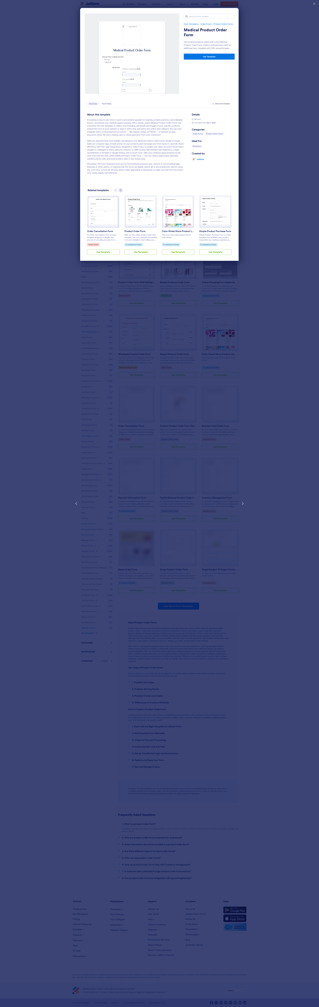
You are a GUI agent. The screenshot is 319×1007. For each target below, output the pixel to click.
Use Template (209, 56)
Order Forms (206, 24)
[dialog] (159, 503)
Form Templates (191, 24)
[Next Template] (243, 503)
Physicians (197, 146)
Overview (93, 104)
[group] (103, 227)
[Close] (314, 3)
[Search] (186, 16)
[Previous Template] (76, 503)
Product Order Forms (223, 24)
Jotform (200, 159)
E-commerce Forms (133, 244)
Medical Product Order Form (205, 32)
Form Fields (106, 104)
